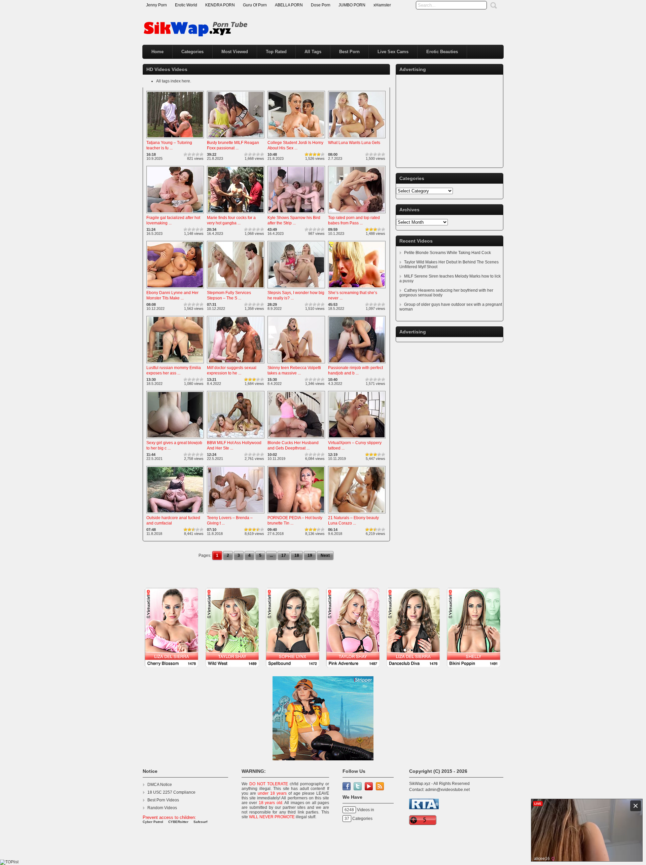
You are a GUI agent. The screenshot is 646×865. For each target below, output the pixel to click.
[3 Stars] (193, 154)
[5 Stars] (202, 154)
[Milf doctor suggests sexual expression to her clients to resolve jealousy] (235, 363)
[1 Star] (185, 154)
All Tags (312, 51)
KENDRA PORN (220, 5)
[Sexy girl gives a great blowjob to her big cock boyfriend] (175, 438)
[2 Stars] (189, 154)
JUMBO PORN (351, 5)
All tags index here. (173, 81)
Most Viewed (234, 51)
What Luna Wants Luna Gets (354, 142)
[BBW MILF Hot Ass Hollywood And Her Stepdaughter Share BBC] (235, 438)
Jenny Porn (156, 5)
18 (296, 555)
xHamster (382, 5)
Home (157, 51)
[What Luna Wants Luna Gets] (357, 138)
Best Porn (349, 51)
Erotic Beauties (442, 51)
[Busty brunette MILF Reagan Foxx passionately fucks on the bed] (235, 138)
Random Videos (162, 807)
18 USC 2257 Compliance (171, 792)
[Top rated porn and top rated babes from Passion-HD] (357, 213)
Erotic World (186, 5)
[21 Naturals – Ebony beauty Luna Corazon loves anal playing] (357, 513)
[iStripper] (323, 671)
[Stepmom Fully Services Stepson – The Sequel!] (235, 288)
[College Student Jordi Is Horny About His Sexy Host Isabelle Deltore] (296, 138)
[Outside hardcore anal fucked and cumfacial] (175, 513)
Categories (192, 51)
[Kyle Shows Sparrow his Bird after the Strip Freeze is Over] (296, 213)
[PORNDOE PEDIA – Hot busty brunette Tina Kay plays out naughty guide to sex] (296, 513)
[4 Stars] (197, 154)
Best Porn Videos (163, 800)
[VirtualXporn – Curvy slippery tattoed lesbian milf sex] (357, 438)
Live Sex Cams (393, 51)
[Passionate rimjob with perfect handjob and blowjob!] (357, 363)
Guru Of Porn (255, 5)
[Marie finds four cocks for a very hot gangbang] (235, 213)
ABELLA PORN (289, 5)
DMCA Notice (159, 784)
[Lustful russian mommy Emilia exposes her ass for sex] (175, 363)
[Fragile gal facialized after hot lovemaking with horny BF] (175, 213)
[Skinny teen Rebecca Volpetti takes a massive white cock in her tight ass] (296, 363)
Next (325, 555)
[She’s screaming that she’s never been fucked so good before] (357, 288)
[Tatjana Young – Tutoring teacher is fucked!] (175, 138)
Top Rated (276, 51)
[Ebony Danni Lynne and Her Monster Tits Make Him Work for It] (175, 288)
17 (283, 555)
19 (310, 555)
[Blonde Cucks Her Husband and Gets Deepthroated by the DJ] (296, 438)
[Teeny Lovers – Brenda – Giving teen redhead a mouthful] (235, 513)
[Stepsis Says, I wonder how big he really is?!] (296, 288)
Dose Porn (320, 5)
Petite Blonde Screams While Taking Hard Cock (447, 252)
